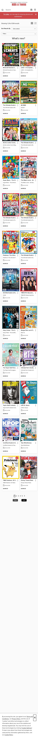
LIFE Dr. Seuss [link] (25, 405)
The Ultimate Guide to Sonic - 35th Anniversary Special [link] (28, 255)
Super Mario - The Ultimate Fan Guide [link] (10, 180)
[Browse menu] (35, 10)
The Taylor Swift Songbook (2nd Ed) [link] (10, 368)
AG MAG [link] (23, 105)
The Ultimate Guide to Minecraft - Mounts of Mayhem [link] (28, 143)
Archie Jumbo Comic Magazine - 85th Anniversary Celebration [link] (10, 143)
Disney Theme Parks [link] (27, 480)
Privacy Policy (16, 719)
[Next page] (24, 496)
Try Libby (6, 14)
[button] (32, 24)
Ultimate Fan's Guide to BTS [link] (28, 368)
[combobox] (15, 10)
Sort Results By (5, 28)
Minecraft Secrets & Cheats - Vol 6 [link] (10, 68)
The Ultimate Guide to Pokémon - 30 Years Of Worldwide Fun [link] (10, 218)
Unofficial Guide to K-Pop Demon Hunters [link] (10, 443)
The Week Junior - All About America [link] (28, 180)
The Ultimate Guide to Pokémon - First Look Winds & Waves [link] (28, 218)
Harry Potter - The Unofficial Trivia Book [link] (10, 330)
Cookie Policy (9, 735)
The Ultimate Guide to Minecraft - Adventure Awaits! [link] (10, 105)
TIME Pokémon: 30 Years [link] (10, 480)
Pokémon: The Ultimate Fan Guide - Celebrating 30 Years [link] (10, 255)
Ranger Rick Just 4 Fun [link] (28, 330)
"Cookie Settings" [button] (26, 728)
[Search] (2, 9)
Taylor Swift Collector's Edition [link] (10, 405)
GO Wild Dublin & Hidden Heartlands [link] (10, 293)
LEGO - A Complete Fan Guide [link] (28, 68)
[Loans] (31, 10)
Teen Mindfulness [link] (26, 443)
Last (24, 500)
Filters (4, 34)
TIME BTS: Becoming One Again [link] (28, 293)
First (15, 500)
